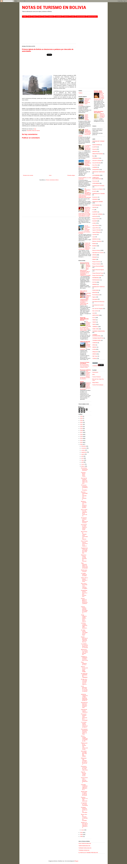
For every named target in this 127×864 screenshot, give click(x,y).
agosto (83, 454)
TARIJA (94, 324)
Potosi (34, 16)
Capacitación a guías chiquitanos (84, 711)
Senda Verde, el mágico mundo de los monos (84, 793)
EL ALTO (94, 191)
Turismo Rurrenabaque (97, 384)
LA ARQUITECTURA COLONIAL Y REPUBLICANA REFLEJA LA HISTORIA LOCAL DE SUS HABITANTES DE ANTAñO (85, 193)
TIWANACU (95, 326)
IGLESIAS (29, 130)
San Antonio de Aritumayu (98, 301)
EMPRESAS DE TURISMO (98, 193)
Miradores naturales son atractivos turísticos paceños (84, 504)
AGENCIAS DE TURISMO (98, 141)
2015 (81, 436)
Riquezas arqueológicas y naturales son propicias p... (84, 495)
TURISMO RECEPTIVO (97, 338)
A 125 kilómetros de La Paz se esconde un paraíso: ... (84, 689)
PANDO (94, 259)
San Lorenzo (95, 310)
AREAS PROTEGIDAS (97, 153)
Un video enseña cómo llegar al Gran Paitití (84, 632)
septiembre (84, 452)
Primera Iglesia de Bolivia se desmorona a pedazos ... (84, 601)
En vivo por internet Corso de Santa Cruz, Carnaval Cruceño (84, 366)
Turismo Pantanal (96, 376)
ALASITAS (94, 146)
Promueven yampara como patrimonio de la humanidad (84, 717)
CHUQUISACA (95, 169)
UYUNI (94, 349)
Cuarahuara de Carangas (98, 185)
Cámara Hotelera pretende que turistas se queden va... (84, 609)
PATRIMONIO (95, 277)
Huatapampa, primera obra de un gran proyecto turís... (84, 593)
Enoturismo (95, 197)
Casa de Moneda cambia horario (83, 773)
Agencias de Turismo (92, 16)
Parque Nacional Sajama (98, 269)
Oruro (39, 16)
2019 (81, 428)
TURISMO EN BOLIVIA (84, 850)
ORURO (94, 254)
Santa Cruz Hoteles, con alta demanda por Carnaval (84, 558)
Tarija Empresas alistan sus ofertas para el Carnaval (84, 565)
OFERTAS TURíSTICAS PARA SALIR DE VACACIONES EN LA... (84, 697)
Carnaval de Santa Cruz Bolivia (84, 363)
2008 (81, 836)
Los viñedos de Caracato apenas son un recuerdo (84, 645)
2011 (81, 444)
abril (82, 462)
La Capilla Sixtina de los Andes (84, 574)
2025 (81, 416)
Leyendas (94, 234)
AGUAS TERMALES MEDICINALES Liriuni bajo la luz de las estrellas (85, 132)
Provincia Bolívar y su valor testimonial (84, 799)
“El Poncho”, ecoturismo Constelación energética (84, 487)
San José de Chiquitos (97, 308)
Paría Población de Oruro (84, 663)
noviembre (84, 448)
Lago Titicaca (95, 225)
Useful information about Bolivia (98, 112)
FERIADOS (95, 199)
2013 (81, 440)
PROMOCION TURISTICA (98, 286)
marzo (83, 464)
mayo (82, 460)
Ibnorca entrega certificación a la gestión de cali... (84, 738)
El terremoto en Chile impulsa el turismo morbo (84, 527)
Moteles (94, 243)
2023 (81, 420)
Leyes (93, 236)
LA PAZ (94, 223)
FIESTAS (94, 207)
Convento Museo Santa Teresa (83, 474)
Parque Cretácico (96, 263)
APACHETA (95, 151)
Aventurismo (95, 372)
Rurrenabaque (95, 294)
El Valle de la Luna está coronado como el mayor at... (84, 682)
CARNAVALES (95, 158)
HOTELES (94, 216)
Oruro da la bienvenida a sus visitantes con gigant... (84, 586)
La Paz (72, 16)
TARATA (94, 322)
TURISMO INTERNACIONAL (96, 335)
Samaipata (94, 299)
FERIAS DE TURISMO (97, 201)
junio (82, 458)
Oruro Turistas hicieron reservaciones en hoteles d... (84, 543)
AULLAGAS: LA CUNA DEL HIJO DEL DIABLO (84, 754)
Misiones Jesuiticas (96, 241)
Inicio (50, 175)
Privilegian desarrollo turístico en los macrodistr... (84, 810)
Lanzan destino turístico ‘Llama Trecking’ (87, 117)
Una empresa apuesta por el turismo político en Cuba (84, 732)
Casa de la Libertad (96, 160)
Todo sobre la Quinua (83, 291)
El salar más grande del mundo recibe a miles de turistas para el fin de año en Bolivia (85, 246)
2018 (81, 430)
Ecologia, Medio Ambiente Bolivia (98, 91)
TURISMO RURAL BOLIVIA (85, 848)
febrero (83, 466)
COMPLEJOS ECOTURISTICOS (96, 178)
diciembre (83, 446)
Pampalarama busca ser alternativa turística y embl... (84, 705)
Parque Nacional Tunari (97, 273)
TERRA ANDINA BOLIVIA (84, 845)
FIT (93, 209)
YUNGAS (94, 358)
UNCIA (94, 345)
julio (82, 456)
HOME (24, 16)
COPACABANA (95, 183)
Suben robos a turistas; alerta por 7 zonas (84, 579)
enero (82, 830)
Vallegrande (95, 351)
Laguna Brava (95, 227)
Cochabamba (58, 16)
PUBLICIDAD (95, 290)
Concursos (94, 181)
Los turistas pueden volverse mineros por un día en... (84, 725)
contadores (95, 365)
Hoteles (82, 381)
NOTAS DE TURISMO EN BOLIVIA (54, 8)
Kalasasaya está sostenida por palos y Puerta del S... (84, 761)
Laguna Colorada (96, 230)
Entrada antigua (71, 175)
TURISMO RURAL (96, 340)
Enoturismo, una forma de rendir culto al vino (84, 768)
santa (93, 313)
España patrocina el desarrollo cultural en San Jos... (84, 639)
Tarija (44, 16)
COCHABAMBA (96, 175)
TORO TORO (95, 328)
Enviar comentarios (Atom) (52, 179)
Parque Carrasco (96, 261)
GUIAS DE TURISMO (97, 214)
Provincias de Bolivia (85, 370)
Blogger (76, 861)
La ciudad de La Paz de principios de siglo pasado (88, 147)
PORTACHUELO (96, 280)
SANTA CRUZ (95, 315)
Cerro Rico (94, 165)
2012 (81, 442)
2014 (81, 438)
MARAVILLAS (95, 239)
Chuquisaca (50, 16)
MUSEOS (94, 245)
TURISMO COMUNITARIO (98, 331)
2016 (81, 434)
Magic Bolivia (95, 382)
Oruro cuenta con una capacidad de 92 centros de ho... (84, 512)
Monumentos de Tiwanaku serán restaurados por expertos (84, 535)
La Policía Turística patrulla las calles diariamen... (84, 625)
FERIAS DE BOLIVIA (85, 341)
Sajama (94, 297)
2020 (81, 426)
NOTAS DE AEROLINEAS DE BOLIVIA (84, 319)
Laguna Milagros (96, 232)
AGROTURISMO (96, 144)
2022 (81, 422)
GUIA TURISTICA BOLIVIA (85, 843)
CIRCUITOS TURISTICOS (98, 171)
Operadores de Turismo (97, 252)
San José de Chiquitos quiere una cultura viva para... (84, 481)
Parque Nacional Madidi (97, 266)
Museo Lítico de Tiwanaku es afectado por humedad (84, 817)
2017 (81, 432)
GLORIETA (95, 211)
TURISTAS (94, 342)
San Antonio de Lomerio (98, 305)
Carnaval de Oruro (84, 262)
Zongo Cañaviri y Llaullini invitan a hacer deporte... (84, 618)
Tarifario (80, 92)
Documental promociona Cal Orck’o (84, 469)
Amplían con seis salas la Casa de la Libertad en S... (84, 825)
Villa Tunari (95, 356)
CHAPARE (94, 167)
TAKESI (94, 319)
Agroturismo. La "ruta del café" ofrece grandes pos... (84, 652)
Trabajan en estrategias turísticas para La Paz (84, 658)
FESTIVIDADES (96, 205)
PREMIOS (94, 284)
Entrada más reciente (28, 175)
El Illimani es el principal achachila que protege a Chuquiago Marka (85, 163)
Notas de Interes (36, 130)
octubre (83, 450)
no (93, 248)
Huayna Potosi (95, 218)
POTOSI (94, 282)
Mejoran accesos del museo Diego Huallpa (84, 669)
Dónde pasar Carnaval (84, 570)
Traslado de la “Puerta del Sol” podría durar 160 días (84, 550)
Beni (30, 16)
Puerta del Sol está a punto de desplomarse (84, 780)
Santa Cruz (66, 16)
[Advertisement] (63, 30)
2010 (81, 832)
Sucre (93, 317)
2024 (81, 418)
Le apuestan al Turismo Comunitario (84, 804)
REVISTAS (94, 292)
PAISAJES (94, 257)
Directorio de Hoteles (81, 16)
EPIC (93, 374)
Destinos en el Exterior (97, 189)
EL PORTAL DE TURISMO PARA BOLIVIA (88, 852)
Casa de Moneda (96, 162)
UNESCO (94, 347)
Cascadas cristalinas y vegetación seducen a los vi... (84, 787)
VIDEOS (94, 354)
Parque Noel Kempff (97, 275)
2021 (81, 424)
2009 (81, 834)
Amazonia (94, 149)
